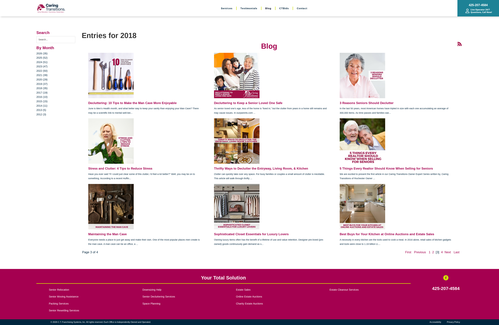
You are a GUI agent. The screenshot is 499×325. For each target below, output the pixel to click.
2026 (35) (42, 53)
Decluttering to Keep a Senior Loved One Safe (248, 103)
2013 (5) (41, 110)
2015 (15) (42, 101)
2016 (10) (42, 96)
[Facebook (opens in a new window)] (445, 277)
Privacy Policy (453, 322)
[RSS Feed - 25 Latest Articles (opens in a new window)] (459, 43)
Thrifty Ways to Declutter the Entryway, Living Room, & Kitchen (261, 168)
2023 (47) (42, 66)
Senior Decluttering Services (158, 296)
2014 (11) (41, 105)
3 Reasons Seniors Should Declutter (366, 103)
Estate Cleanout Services (344, 289)
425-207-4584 (446, 288)
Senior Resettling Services (64, 310)
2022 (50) (42, 70)
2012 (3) (41, 114)
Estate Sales (243, 289)
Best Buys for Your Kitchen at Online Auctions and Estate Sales (387, 234)
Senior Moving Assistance (63, 296)
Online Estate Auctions (249, 296)
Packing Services (59, 303)
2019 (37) (42, 84)
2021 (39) (42, 75)
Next (448, 252)
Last (456, 252)
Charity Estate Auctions (249, 303)
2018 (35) (42, 88)
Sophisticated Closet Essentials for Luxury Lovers (251, 234)
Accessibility (435, 322)
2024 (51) (42, 62)
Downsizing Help (151, 289)
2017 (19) (42, 92)
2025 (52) (42, 57)
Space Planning (151, 303)
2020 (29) (42, 79)
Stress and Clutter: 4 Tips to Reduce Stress (120, 168)
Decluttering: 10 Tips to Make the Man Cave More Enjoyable (132, 103)
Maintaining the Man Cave (107, 234)
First (408, 252)
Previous (420, 252)
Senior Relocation (59, 289)
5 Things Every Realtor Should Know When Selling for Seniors (387, 168)
